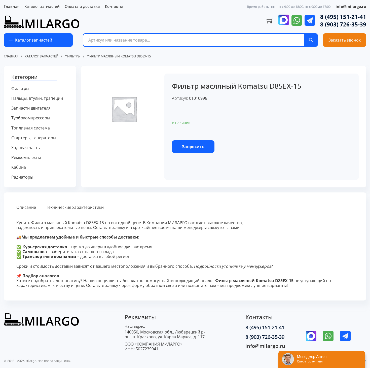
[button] (39, 77)
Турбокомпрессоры (30, 118)
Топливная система (30, 128)
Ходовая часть (25, 147)
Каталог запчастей (42, 6)
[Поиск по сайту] (311, 40)
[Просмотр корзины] (270, 20)
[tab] (26, 207)
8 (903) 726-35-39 (343, 24)
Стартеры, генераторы (33, 138)
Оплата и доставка (82, 6)
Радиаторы (22, 177)
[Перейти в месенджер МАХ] (283, 20)
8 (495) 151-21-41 (343, 16)
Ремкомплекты (26, 157)
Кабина (18, 167)
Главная (11, 6)
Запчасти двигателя (31, 108)
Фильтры (73, 56)
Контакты (114, 6)
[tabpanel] (185, 254)
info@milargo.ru (351, 6)
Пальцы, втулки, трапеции (37, 98)
